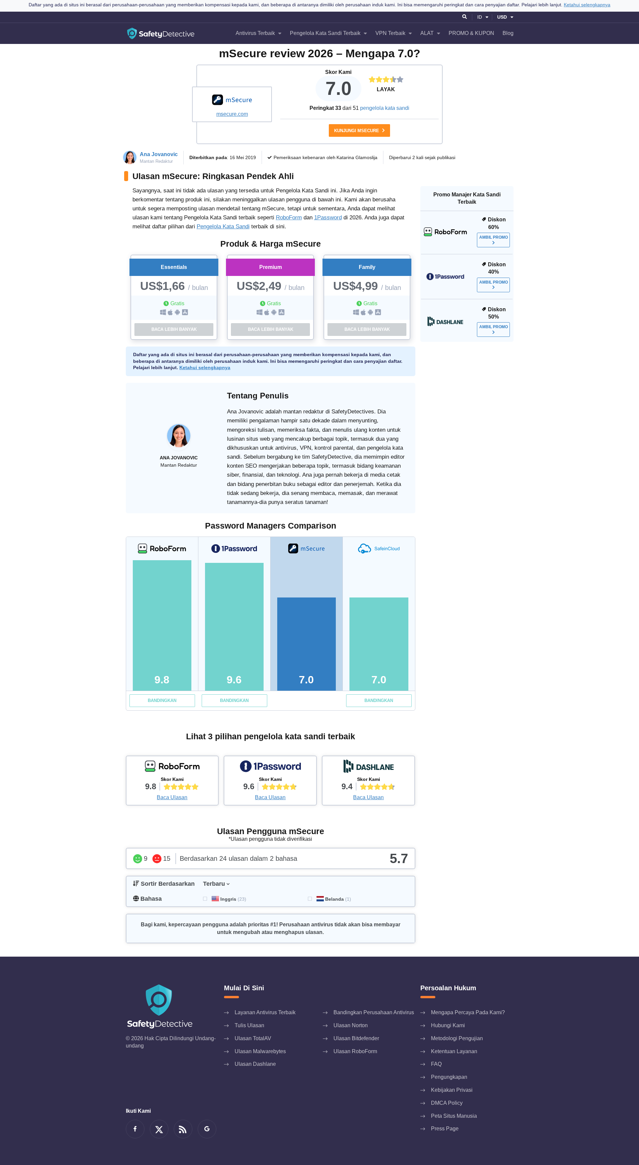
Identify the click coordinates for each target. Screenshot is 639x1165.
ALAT (427, 33)
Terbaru (214, 883)
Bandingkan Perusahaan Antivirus (373, 1012)
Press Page (445, 1128)
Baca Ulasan (172, 797)
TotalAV (253, 1038)
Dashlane (255, 1064)
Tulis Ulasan (249, 1025)
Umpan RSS (183, 1129)
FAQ (436, 1064)
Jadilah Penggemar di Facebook (135, 1129)
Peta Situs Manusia (454, 1116)
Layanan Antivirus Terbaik (265, 1012)
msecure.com (232, 114)
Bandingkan (162, 700)
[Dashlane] (368, 768)
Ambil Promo (493, 237)
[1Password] (270, 768)
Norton (350, 1025)
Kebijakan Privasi (452, 1090)
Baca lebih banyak (174, 329)
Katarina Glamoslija (356, 157)
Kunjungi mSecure (357, 130)
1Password (328, 217)
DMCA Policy (447, 1103)
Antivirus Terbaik (255, 33)
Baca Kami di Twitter (159, 1129)
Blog (508, 33)
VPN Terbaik (390, 33)
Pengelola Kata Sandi (223, 226)
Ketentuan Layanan (454, 1051)
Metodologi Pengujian (457, 1038)
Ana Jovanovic (159, 154)
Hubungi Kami (448, 1025)
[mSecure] (232, 101)
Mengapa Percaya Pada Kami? (468, 1012)
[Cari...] (464, 17)
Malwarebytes (260, 1051)
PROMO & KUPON (471, 33)
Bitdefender (356, 1038)
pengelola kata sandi (384, 108)
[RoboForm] (172, 768)
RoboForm (289, 217)
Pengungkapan (449, 1077)
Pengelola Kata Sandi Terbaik (325, 33)
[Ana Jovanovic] (178, 439)
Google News (207, 1129)
